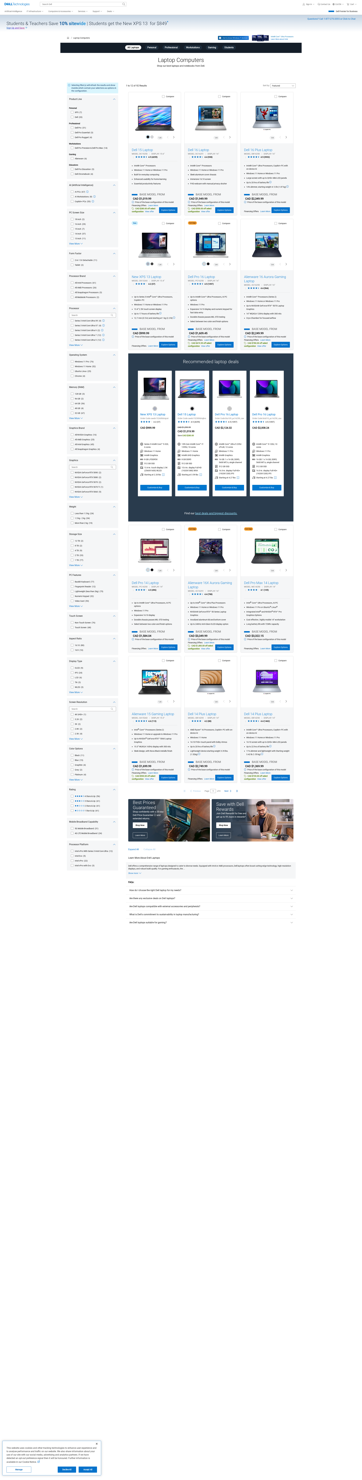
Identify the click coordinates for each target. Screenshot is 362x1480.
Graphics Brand (77, 428)
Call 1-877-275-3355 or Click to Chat (331, 19)
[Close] (97, 1444)
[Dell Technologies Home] (17, 4)
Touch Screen (76, 616)
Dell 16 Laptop (198, 150)
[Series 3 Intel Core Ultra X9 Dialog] (103, 320)
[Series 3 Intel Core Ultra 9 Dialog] (102, 330)
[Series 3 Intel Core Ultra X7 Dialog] (103, 325)
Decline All (66, 1469)
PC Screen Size (76, 212)
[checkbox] (76, 112)
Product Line (75, 99)
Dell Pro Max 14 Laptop (261, 583)
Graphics (73, 460)
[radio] (147, 137)
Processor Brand (77, 276)
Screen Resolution (78, 702)
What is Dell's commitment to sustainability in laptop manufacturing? (164, 914)
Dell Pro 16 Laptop (201, 277)
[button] (308, 4)
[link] (323, 4)
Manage (19, 1469)
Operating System (78, 355)
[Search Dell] (124, 4)
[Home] (68, 38)
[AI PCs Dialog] (87, 192)
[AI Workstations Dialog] (94, 196)
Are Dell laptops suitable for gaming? (148, 922)
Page (207, 791)
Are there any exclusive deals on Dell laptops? (152, 898)
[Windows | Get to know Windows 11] (233, 38)
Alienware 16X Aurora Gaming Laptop (210, 585)
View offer (149, 211)
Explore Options (168, 210)
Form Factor (75, 253)
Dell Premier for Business (346, 11)
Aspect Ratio (75, 638)
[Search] (112, 315)
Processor (74, 308)
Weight (72, 506)
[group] (155, 433)
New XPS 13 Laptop (146, 277)
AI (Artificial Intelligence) (81, 185)
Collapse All (149, 849)
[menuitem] (35, 11)
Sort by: (266, 85)
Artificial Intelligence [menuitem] (13, 11)
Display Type (75, 661)
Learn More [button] (153, 205)
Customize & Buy (154, 487)
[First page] (184, 791)
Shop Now (140, 825)
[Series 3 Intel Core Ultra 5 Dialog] (103, 340)
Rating (72, 789)
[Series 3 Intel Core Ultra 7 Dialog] (103, 335)
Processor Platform (78, 844)
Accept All (87, 1469)
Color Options (76, 748)
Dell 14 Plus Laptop (202, 714)
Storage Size (75, 534)
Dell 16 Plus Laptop (258, 150)
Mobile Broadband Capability (83, 821)
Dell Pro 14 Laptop (145, 583)
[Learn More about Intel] (260, 37)
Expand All (133, 849)
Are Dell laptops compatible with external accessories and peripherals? (164, 906)
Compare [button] (170, 96)
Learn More (140, 835)
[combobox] (83, 4)
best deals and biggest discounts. (216, 513)
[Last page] (237, 791)
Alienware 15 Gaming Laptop (153, 714)
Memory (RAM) (76, 387)
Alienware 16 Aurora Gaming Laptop (265, 279)
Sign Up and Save (16, 28)
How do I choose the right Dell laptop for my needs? (155, 890)
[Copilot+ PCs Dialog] (93, 201)
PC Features (75, 575)
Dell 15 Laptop (142, 150)
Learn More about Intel (279, 39)
